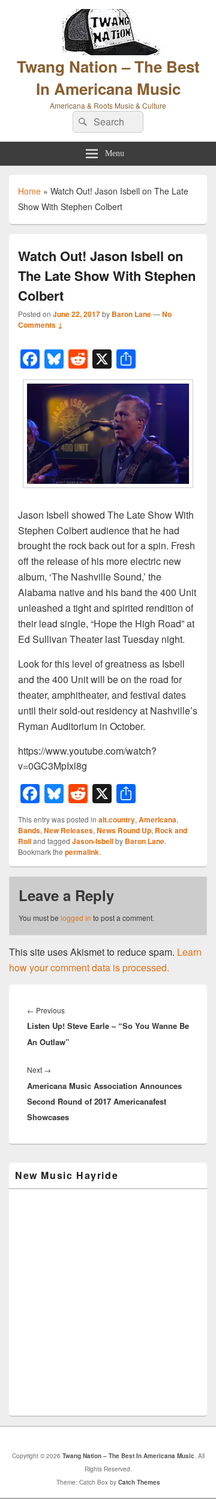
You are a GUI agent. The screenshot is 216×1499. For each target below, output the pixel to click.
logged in (76, 917)
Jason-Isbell (92, 841)
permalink (82, 851)
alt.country (116, 819)
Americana (157, 819)
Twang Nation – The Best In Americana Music (108, 77)
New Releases (68, 830)
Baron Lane (131, 314)
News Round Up (124, 830)
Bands (29, 830)
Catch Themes (139, 1482)
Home (29, 191)
